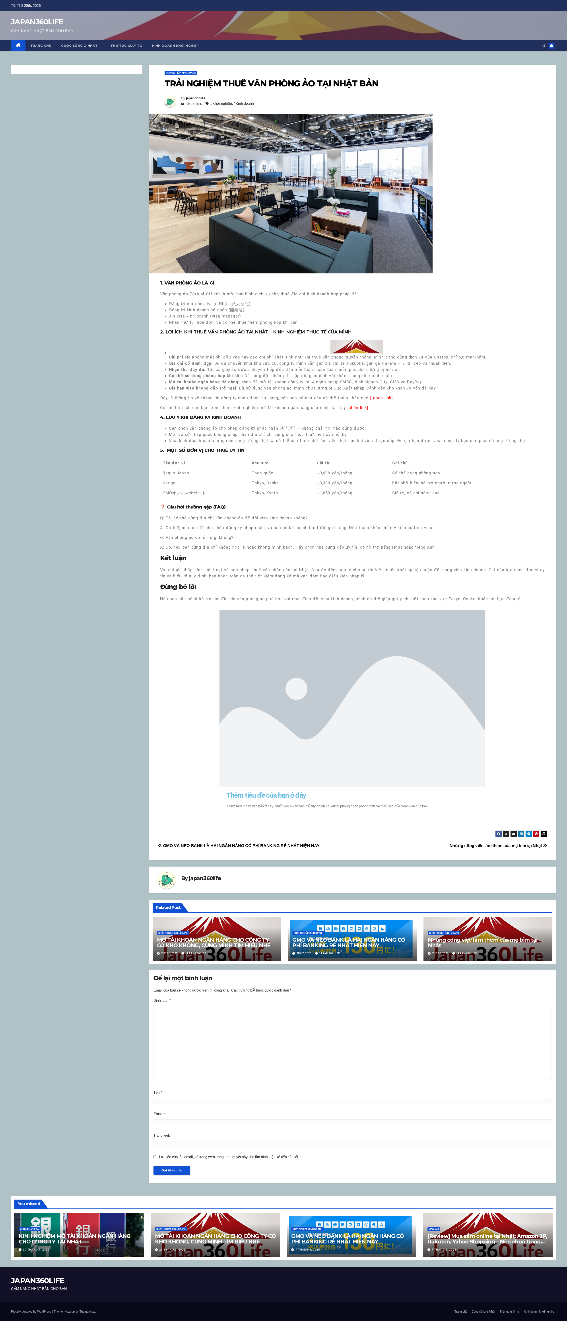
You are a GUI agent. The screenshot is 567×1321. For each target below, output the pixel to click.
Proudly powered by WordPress (31, 1311)
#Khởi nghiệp (221, 103)
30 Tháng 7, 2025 (36, 1249)
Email (159, 1114)
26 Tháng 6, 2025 (172, 1249)
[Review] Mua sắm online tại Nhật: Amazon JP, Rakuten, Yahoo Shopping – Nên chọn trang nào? (487, 1241)
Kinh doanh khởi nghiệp (175, 46)
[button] (543, 45)
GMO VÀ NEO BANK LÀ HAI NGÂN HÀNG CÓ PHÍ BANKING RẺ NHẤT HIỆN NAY (240, 845)
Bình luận (162, 1000)
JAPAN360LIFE (37, 21)
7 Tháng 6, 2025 (307, 1249)
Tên (157, 1092)
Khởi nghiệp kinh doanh (181, 73)
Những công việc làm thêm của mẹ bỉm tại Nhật (496, 845)
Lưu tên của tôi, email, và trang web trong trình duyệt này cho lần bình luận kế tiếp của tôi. (229, 1157)
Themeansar (87, 1311)
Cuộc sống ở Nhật (80, 46)
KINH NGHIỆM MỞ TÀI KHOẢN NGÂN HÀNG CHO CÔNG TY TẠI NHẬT (74, 1239)
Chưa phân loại (29, 1229)
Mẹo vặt (434, 1229)
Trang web (161, 1135)
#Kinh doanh (244, 103)
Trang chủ (41, 46)
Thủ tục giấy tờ (127, 46)
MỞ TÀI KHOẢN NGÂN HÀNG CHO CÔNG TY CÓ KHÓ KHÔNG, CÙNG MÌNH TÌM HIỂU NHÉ (213, 943)
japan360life (196, 98)
